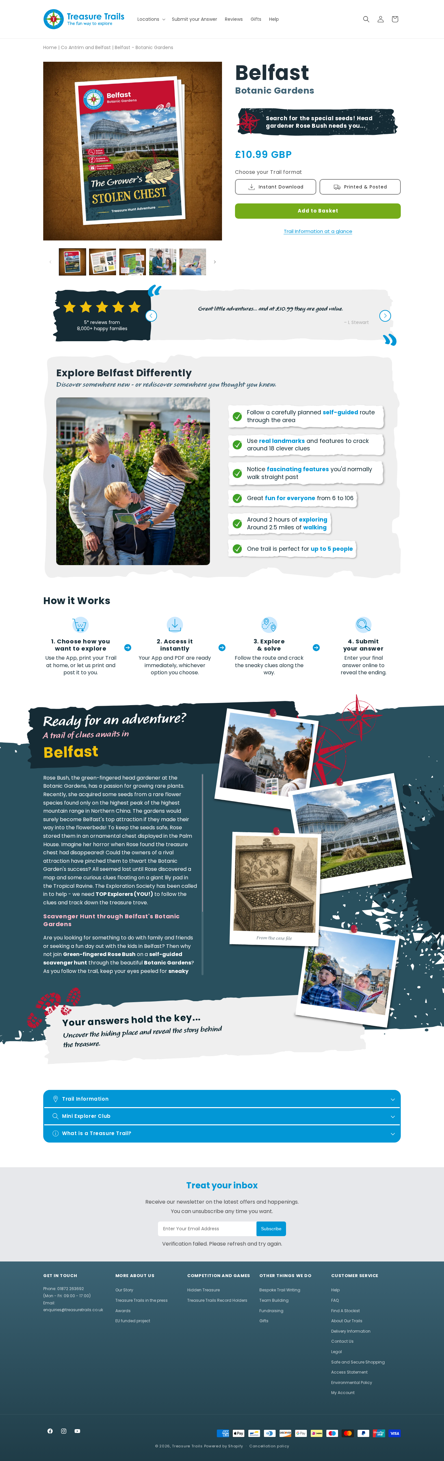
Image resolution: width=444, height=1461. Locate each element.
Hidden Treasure (203, 1290)
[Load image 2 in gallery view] (102, 262)
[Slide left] (50, 262)
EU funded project (132, 1321)
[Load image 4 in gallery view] (162, 262)
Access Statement (349, 1372)
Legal (336, 1351)
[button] (151, 19)
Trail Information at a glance (318, 231)
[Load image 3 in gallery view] (132, 262)
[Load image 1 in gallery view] (72, 262)
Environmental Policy (351, 1382)
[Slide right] (215, 262)
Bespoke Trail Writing (279, 1290)
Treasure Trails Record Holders (217, 1300)
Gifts (263, 1321)
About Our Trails (346, 1321)
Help (335, 1290)
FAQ (335, 1300)
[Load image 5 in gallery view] (192, 262)
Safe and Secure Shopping (358, 1362)
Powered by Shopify (223, 1446)
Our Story (124, 1290)
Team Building (274, 1300)
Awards (123, 1310)
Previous (151, 316)
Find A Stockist (345, 1310)
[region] (123, 874)
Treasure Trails (187, 1446)
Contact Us (342, 1341)
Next (385, 316)
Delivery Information (351, 1331)
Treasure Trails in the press (141, 1300)
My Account (343, 1392)
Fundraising (271, 1310)
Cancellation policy (269, 1446)
